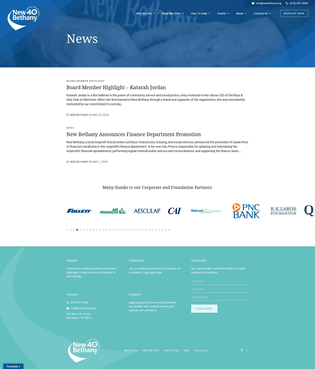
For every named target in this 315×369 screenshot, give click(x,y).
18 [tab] (123, 230)
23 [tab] (139, 230)
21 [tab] (133, 230)
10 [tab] (97, 230)
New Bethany (79, 115)
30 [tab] (162, 230)
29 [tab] (159, 230)
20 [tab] (129, 230)
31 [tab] (166, 230)
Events (221, 13)
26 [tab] (149, 230)
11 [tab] (100, 230)
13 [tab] (106, 230)
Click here (72, 272)
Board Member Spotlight (85, 81)
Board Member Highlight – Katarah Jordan (116, 87)
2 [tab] (70, 230)
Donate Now (294, 13)
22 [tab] (136, 230)
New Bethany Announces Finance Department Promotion (133, 134)
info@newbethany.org (268, 3)
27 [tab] (152, 230)
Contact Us (261, 13)
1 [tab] (67, 230)
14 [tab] (110, 230)
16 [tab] (116, 230)
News (239, 13)
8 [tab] (90, 230)
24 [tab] (143, 230)
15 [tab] (113, 230)
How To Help (199, 13)
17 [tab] (120, 230)
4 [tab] (77, 230)
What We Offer (171, 13)
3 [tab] (74, 230)
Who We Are (144, 13)
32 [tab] (169, 230)
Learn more (135, 302)
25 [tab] (146, 230)
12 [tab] (103, 230)
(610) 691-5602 (299, 3)
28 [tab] (156, 230)
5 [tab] (80, 230)
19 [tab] (126, 230)
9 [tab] (93, 230)
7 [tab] (87, 230)
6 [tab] (83, 230)
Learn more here (152, 272)
